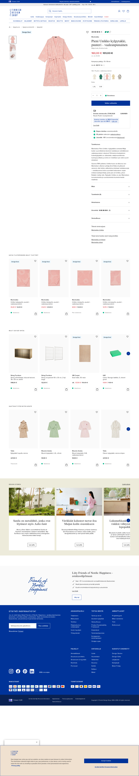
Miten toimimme (117, 619)
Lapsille (123, 21)
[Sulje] (36, 742)
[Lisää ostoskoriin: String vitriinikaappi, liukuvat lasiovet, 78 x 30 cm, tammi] (36, 389)
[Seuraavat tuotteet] (128, 353)
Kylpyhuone (87, 21)
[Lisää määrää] (100, 95)
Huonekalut (17, 21)
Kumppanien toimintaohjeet (96, 637)
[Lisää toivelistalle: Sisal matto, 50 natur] (96, 336)
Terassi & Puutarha (101, 21)
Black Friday (116, 666)
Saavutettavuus (56, 701)
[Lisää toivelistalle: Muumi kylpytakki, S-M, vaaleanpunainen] (96, 412)
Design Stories (67, 17)
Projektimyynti (117, 616)
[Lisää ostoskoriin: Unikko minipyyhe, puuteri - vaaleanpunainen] (97, 314)
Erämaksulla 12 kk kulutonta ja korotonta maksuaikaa (69, 1)
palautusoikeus (115, 134)
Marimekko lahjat (97, 242)
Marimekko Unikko (97, 230)
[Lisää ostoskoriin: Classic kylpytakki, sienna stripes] (128, 465)
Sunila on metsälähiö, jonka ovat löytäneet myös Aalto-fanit (31, 522)
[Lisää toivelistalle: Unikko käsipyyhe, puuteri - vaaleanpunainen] (66, 261)
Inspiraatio (57, 17)
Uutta (32, 17)
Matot (67, 21)
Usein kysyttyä (76, 630)
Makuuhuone (76, 21)
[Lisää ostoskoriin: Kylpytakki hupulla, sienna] (36, 465)
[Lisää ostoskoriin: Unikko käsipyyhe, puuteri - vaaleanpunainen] (66, 314)
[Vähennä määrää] (93, 95)
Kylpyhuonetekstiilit (28, 27)
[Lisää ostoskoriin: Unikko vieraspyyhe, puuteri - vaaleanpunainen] (128, 314)
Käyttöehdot (56, 699)
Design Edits (116, 657)
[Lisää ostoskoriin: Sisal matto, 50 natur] (97, 389)
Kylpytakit (39, 27)
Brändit (90, 17)
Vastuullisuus (96, 622)
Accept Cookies (106, 761)
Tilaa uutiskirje (43, 626)
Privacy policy (15, 766)
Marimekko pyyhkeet (98, 240)
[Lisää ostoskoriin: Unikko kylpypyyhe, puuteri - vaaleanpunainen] (36, 314)
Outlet (106, 17)
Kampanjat (49, 17)
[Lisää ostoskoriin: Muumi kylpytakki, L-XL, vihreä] (66, 465)
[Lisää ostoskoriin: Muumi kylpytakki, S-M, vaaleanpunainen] (97, 465)
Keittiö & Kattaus (40, 21)
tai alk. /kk (97, 65)
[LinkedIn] (32, 671)
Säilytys (60, 21)
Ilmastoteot (95, 630)
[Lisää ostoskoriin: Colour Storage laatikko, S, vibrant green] (128, 389)
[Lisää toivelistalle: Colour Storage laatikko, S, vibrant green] (127, 336)
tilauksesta (120, 137)
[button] (119, 11)
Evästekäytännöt (80, 699)
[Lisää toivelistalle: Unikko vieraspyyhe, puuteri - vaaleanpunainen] (127, 261)
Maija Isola (94, 48)
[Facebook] (18, 671)
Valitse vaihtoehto (111, 103)
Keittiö (93, 666)
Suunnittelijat (98, 17)
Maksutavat (75, 619)
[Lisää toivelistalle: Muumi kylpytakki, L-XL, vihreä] (66, 412)
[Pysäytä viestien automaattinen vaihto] (90, 1)
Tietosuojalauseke (67, 699)
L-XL (94, 87)
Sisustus (51, 21)
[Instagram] (11, 671)
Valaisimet (28, 21)
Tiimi (113, 622)
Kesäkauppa (40, 17)
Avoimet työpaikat (97, 619)
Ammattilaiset (75, 653)
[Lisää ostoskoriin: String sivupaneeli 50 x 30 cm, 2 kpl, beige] (66, 389)
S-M (100, 87)
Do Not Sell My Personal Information (39, 699)
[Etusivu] (9, 27)
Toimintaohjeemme (97, 633)
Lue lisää (75, 591)
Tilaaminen (74, 616)
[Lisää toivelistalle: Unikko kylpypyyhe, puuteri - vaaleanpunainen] (35, 261)
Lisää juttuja (126, 484)
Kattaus (94, 669)
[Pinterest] (25, 671)
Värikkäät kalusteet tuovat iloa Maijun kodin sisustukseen (79, 522)
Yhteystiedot (75, 633)
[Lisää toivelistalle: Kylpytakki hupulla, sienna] (35, 412)
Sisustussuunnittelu (80, 17)
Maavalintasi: (13, 631)
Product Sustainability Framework (98, 626)
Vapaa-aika (114, 21)
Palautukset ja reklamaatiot (75, 626)
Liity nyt (114, 121)
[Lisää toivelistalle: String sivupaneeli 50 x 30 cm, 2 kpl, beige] (66, 336)
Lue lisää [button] (96, 125)
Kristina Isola (103, 48)
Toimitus (73, 622)
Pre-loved (74, 666)
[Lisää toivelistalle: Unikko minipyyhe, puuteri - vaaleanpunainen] (96, 261)
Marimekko (95, 37)
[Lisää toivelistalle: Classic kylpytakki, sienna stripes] (127, 412)
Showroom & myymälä (78, 660)
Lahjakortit (115, 660)
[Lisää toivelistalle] (87, 32)
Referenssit (116, 625)
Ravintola (74, 663)
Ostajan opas (96, 641)
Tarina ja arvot (96, 616)
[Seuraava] (128, 520)
